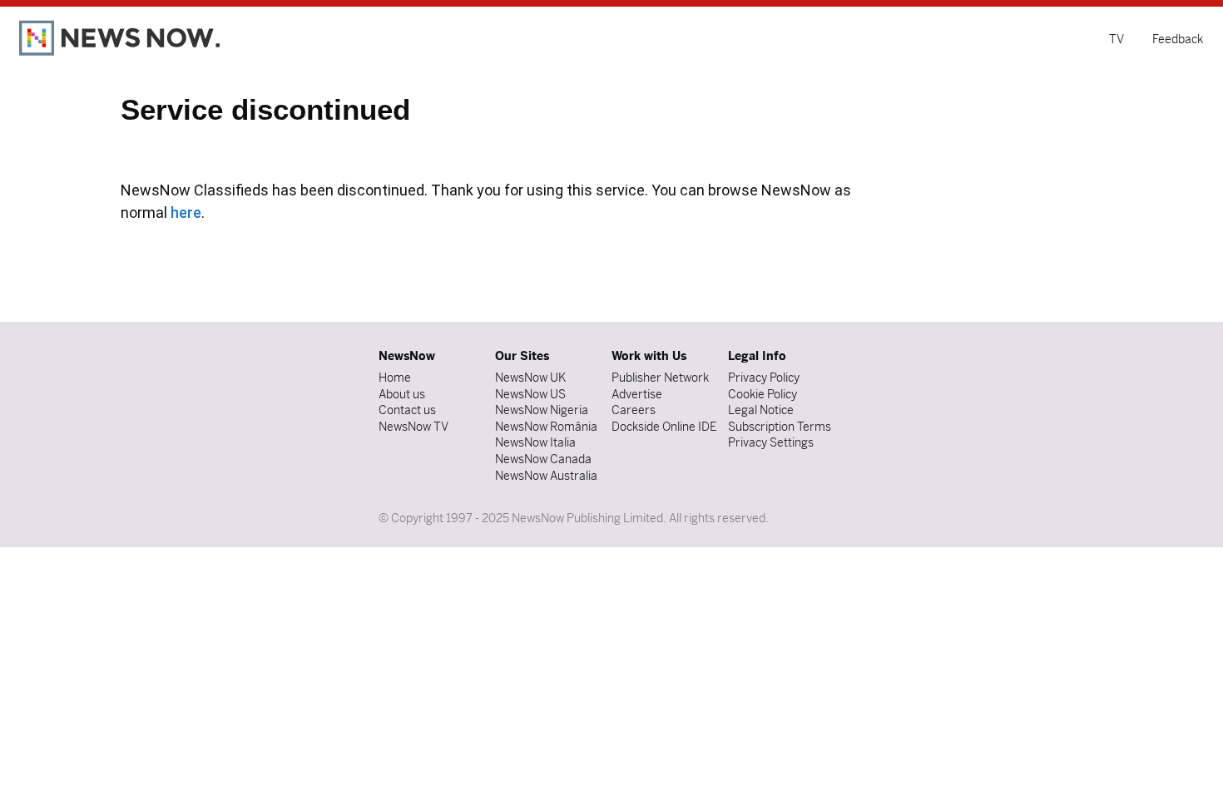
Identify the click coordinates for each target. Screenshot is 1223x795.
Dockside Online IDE (664, 426)
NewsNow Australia (546, 475)
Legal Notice (761, 409)
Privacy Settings (771, 442)
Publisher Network (660, 377)
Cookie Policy (762, 394)
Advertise (637, 394)
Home (395, 377)
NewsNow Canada (543, 459)
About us (402, 394)
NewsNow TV (413, 426)
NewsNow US (530, 394)
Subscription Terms (779, 426)
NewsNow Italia (535, 442)
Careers (634, 409)
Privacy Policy (764, 377)
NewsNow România (546, 426)
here (186, 212)
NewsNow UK (530, 377)
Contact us (407, 409)
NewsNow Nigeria (541, 409)
